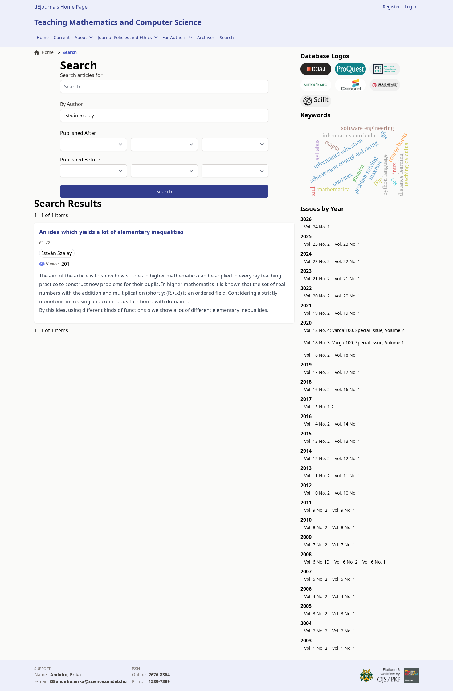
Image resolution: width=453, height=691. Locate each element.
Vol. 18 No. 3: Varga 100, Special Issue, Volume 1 (354, 343)
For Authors (174, 37)
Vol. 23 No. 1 (347, 244)
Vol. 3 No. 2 (315, 613)
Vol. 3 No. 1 (343, 613)
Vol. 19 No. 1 (347, 313)
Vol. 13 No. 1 (347, 441)
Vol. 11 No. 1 (347, 476)
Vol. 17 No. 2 (317, 372)
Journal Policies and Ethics (125, 37)
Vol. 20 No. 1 (347, 296)
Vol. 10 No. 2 (317, 493)
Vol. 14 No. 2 (317, 424)
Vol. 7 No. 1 (343, 545)
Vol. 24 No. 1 (317, 227)
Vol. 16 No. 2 (317, 389)
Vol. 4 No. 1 (343, 596)
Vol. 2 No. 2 (315, 631)
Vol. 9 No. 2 (315, 510)
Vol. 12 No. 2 (317, 458)
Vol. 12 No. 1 (347, 458)
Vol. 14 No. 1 (347, 424)
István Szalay (57, 253)
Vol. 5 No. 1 (343, 579)
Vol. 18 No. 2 (317, 355)
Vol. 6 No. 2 (345, 562)
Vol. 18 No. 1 (347, 355)
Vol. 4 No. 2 (315, 596)
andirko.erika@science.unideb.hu (91, 681)
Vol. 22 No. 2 (317, 261)
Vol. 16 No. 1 (347, 389)
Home (43, 37)
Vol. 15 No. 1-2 (319, 407)
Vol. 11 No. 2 (317, 476)
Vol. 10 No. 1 (347, 493)
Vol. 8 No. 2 (315, 527)
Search (227, 37)
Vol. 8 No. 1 (343, 527)
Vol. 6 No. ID (316, 562)
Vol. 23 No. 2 (317, 244)
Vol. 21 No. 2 (317, 278)
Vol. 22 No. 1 (347, 261)
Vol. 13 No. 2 (317, 441)
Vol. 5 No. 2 (315, 579)
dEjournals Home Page (61, 6)
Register (391, 7)
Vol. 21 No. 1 (347, 278)
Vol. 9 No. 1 (343, 510)
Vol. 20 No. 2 (317, 296)
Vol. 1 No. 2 (315, 648)
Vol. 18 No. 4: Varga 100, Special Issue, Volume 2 (354, 330)
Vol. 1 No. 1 (343, 648)
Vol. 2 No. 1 (343, 631)
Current (62, 37)
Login (410, 7)
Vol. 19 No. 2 (317, 313)
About (81, 37)
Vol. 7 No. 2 (315, 545)
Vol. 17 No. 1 (347, 372)
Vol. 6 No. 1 (374, 562)
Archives (206, 37)
